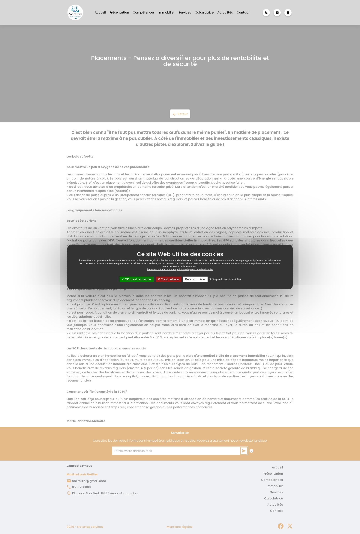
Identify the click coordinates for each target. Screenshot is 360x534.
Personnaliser (195, 279)
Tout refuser (169, 279)
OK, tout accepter (138, 279)
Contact (243, 12)
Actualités (225, 12)
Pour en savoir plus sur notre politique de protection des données (180, 269)
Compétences (144, 12)
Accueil (100, 12)
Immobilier (166, 12)
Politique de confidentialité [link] (225, 279)
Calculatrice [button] (204, 12)
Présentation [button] (119, 12)
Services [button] (184, 12)
